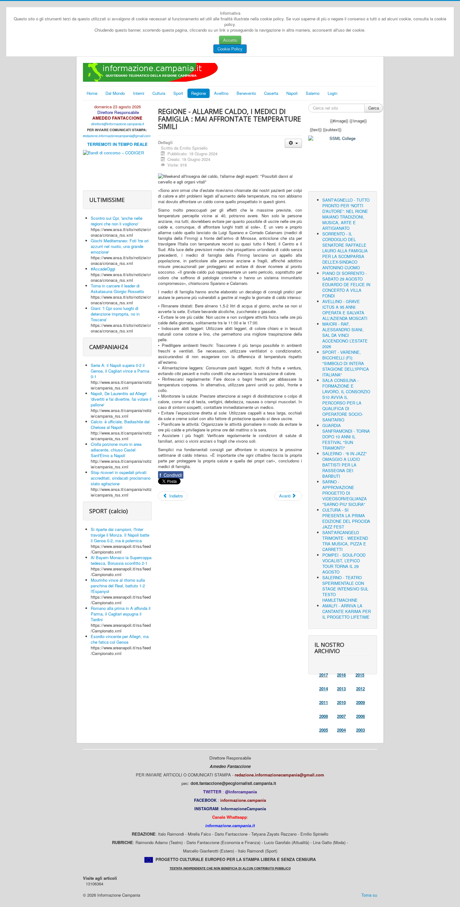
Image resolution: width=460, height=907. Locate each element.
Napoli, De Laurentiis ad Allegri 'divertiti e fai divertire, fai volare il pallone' (121, 399)
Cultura (158, 93)
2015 (359, 675)
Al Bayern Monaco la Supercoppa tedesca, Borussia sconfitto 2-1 (121, 560)
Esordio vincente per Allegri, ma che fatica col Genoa (120, 639)
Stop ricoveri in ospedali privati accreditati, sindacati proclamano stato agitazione (121, 478)
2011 (323, 702)
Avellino (221, 93)
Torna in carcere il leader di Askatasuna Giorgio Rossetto (117, 288)
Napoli (292, 93)
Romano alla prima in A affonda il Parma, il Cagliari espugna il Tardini (121, 613)
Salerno (312, 93)
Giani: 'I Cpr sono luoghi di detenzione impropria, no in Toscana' (115, 313)
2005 (323, 730)
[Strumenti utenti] (293, 143)
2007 (341, 716)
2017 (323, 675)
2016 (341, 675)
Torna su (369, 895)
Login (332, 93)
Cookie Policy (230, 49)
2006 (360, 716)
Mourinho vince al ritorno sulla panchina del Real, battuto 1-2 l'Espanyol (118, 585)
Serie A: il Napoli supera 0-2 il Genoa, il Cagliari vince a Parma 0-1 (120, 370)
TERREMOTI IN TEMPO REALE (117, 144)
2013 (341, 689)
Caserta (271, 93)
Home (92, 93)
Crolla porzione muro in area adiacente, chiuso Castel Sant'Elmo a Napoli (116, 449)
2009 (360, 702)
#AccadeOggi (103, 269)
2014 (323, 689)
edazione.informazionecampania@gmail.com (117, 135)
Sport (178, 93)
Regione (198, 93)
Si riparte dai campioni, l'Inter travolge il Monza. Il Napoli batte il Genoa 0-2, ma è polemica (120, 535)
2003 (360, 730)
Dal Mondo (115, 93)
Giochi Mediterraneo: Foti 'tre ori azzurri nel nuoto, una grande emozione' (120, 246)
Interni (138, 93)
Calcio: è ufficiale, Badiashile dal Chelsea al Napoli (120, 424)
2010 (341, 702)
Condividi (171, 475)
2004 (341, 730)
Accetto (230, 40)
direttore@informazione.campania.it (117, 123)
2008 (323, 716)
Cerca (373, 108)
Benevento (246, 93)
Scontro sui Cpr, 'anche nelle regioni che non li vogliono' (116, 221)
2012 (360, 689)
